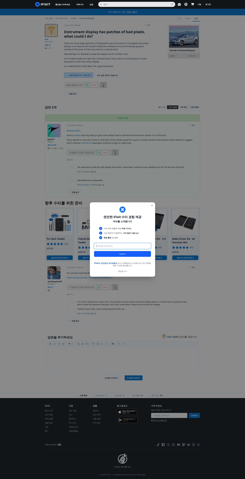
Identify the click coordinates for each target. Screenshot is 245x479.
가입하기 (122, 254)
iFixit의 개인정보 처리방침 (105, 263)
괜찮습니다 (122, 271)
